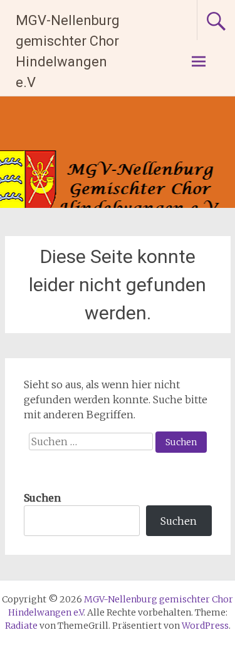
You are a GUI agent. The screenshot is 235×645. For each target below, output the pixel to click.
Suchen (42, 498)
